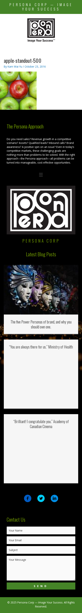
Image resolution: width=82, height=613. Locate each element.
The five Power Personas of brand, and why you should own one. (41, 324)
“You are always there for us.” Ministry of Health (41, 347)
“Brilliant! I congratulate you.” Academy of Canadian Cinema (41, 424)
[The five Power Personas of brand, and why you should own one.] (41, 289)
